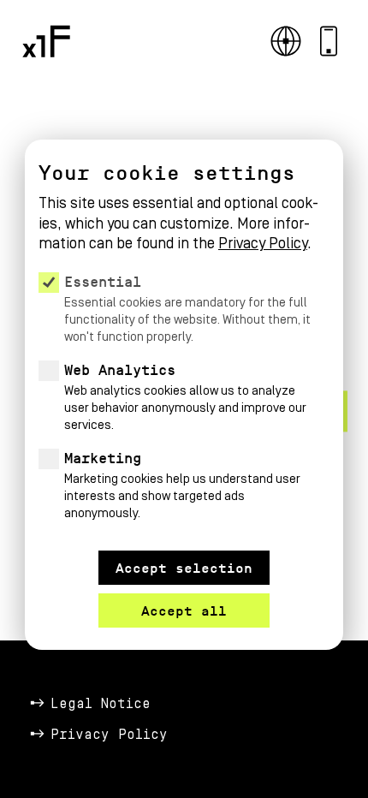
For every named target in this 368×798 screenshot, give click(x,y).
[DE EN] (286, 41)
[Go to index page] (46, 41)
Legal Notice (100, 704)
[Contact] (329, 41)
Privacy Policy (109, 734)
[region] (184, 347)
